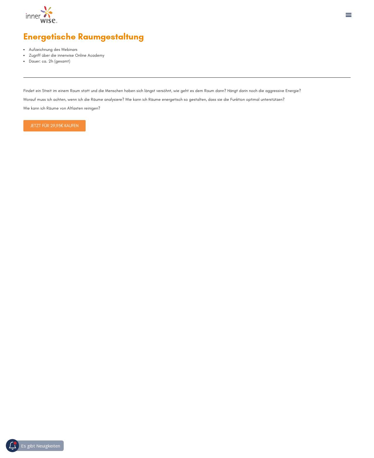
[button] (349, 15)
